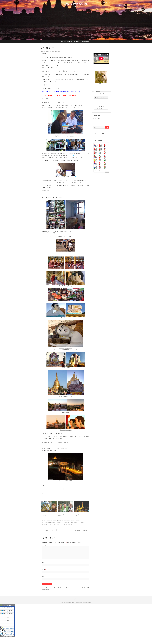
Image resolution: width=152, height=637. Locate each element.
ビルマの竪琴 (62, 524)
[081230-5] (65, 164)
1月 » (97, 110)
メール (44, 569)
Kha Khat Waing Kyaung (65, 286)
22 (97, 106)
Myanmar (49, 520)
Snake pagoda (65, 412)
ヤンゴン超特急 (77, 512)
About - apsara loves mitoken (7, 625)
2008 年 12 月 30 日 (50, 51)
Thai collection (76, 41)
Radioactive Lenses (85, 41)
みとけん (101, 83)
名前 (43, 562)
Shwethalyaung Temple (65, 348)
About (65, 41)
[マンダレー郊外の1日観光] (49, 506)
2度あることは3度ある (62, 512)
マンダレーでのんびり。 (49, 530)
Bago (59, 520)
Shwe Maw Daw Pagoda (65, 396)
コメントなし (58, 51)
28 (95, 108)
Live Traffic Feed (7, 605)
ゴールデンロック (52, 524)
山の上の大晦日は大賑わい (82, 530)
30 (99, 108)
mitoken (43, 51)
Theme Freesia (79, 602)
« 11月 (94, 110)
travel (54, 520)
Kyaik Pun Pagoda (65, 367)
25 (103, 106)
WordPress (89, 602)
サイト (43, 576)
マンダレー (44, 57)
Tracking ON (10, 636)
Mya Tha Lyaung (65, 317)
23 (99, 106)
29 (97, 108)
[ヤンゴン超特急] (81, 506)
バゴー (58, 524)
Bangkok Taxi (69, 41)
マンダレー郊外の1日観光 (46, 512)
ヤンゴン (56, 57)
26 (105, 106)
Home (62, 41)
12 (105, 101)
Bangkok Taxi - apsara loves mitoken (8, 628)
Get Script (3, 636)
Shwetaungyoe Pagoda (65, 430)
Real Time (7, 636)
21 (95, 106)
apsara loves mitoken (76, 3)
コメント (44, 545)
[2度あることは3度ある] (65, 506)
